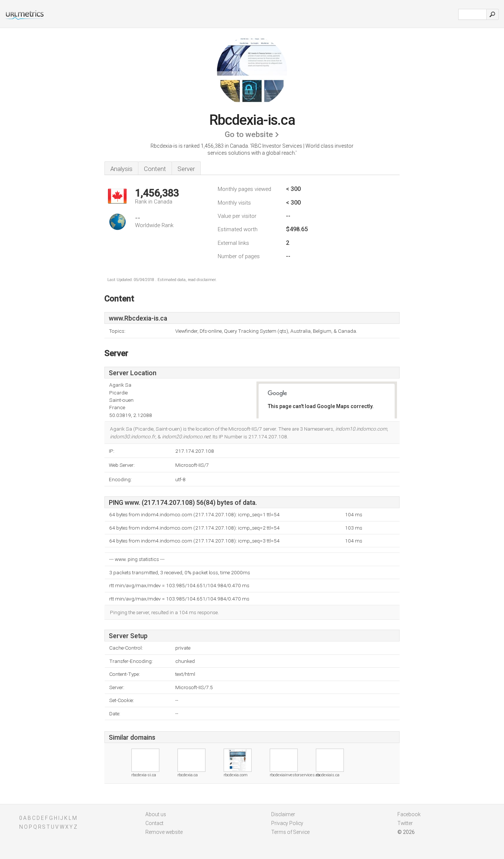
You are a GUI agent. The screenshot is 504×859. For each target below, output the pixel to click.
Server (186, 168)
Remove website (164, 832)
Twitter (405, 823)
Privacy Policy (287, 823)
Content (155, 168)
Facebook (409, 814)
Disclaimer (283, 814)
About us (155, 814)
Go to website (249, 134)
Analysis (121, 168)
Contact (154, 823)
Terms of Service (290, 832)
